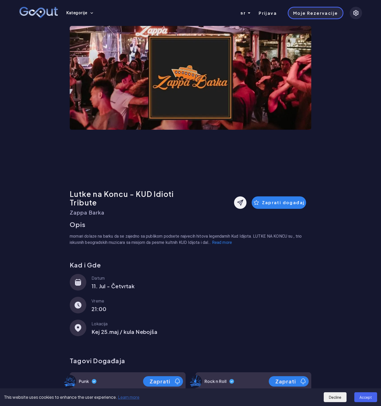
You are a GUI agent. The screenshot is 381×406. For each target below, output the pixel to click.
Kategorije (76, 12)
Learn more (128, 397)
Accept (365, 397)
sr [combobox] (243, 13)
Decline (335, 397)
